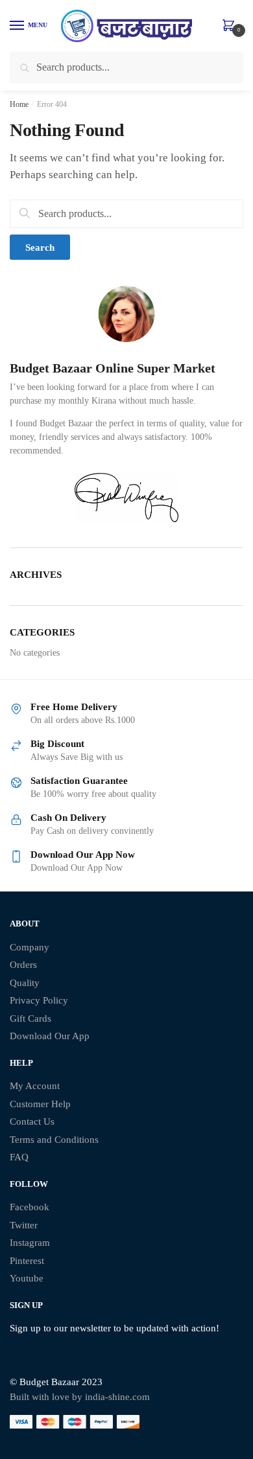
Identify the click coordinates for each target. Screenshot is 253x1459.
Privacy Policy (39, 1000)
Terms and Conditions (54, 1139)
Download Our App (50, 1036)
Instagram (30, 1242)
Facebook (29, 1207)
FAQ (19, 1157)
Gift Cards (30, 1018)
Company (29, 947)
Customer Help (40, 1104)
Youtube (26, 1278)
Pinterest (27, 1261)
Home (19, 104)
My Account (35, 1086)
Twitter (24, 1225)
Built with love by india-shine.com (80, 1397)
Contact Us (32, 1121)
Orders (23, 964)
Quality (25, 983)
